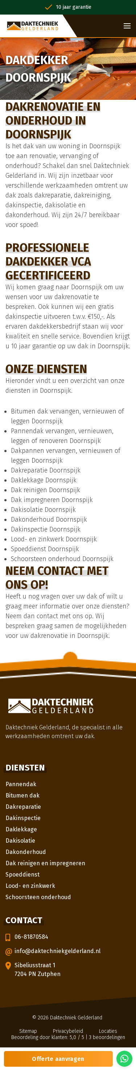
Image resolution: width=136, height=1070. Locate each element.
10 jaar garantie (73, 7)
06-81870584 (31, 936)
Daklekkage (21, 829)
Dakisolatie (20, 840)
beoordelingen (107, 1037)
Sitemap (28, 1031)
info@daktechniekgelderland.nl (57, 951)
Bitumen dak (22, 795)
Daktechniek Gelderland (76, 1018)
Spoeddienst (22, 874)
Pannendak (20, 784)
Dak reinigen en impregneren (45, 863)
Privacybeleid (68, 1031)
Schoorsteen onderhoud (38, 897)
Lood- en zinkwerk (30, 885)
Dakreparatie (23, 806)
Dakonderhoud (25, 851)
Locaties (108, 1031)
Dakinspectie (23, 818)
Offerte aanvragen (58, 1058)
